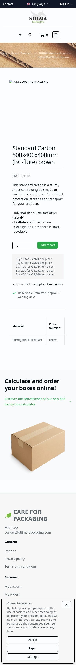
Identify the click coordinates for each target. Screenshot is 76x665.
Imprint (10, 551)
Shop (14, 53)
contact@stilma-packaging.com (28, 532)
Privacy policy (15, 559)
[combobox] (38, 4)
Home (4, 53)
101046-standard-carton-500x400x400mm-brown (54, 55)
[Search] (30, 34)
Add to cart (48, 245)
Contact (8, 4)
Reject (33, 648)
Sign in (66, 4)
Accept (32, 640)
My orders (12, 594)
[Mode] (20, 34)
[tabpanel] (38, 108)
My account (13, 586)
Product (25, 53)
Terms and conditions (21, 566)
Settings (32, 657)
